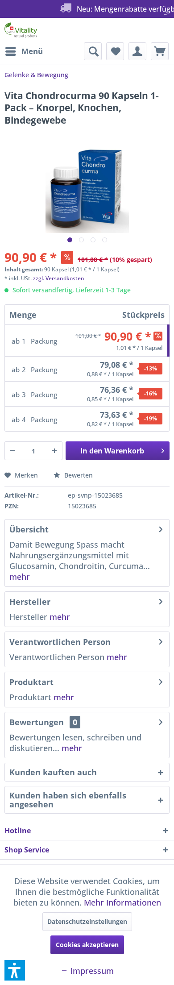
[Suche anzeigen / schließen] (93, 51)
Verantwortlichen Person (60, 641)
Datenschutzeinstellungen (87, 921)
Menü (32, 51)
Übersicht (29, 529)
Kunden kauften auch (53, 772)
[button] (14, 970)
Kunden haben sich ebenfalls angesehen (67, 800)
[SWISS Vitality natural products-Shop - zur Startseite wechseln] (20, 30)
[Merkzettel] (115, 51)
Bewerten (77, 475)
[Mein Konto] (137, 51)
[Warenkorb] (160, 51)
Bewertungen (36, 722)
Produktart (31, 682)
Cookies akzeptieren (87, 944)
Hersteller (29, 601)
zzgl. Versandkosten (58, 278)
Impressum (91, 970)
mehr (19, 576)
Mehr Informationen (122, 902)
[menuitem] (23, 51)
